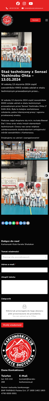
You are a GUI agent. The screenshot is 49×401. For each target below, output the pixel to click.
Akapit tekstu (8, 277)
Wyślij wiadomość (12, 325)
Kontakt (35, 20)
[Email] (28, 223)
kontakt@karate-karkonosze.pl (27, 380)
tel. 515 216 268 (7, 380)
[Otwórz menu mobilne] (46, 20)
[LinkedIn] (10, 223)
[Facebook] (3, 223)
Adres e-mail (8, 264)
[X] (6, 223)
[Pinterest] (17, 223)
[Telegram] (21, 223)
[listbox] (24, 257)
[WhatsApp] (13, 223)
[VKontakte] (24, 223)
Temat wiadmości (10, 252)
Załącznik (6, 299)
